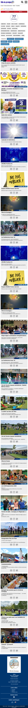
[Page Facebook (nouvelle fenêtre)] (14, 697)
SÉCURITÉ (15, 33)
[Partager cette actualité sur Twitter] (17, 69)
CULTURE (3, 26)
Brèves (20, 11)
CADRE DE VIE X (10, 38)
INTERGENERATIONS (5, 30)
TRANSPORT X (16, 41)
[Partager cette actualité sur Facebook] (14, 69)
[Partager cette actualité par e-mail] (11, 69)
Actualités (7, 11)
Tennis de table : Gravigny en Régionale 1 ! (13, 511)
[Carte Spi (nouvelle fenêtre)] (15, 702)
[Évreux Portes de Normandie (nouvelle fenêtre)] (12, 702)
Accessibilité (14, 707)
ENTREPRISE (23, 26)
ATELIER (8, 23)
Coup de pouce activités (8, 63)
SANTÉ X (10, 41)
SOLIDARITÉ (20, 33)
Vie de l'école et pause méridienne (11, 436)
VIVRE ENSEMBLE (16, 35)
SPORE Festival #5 (6, 163)
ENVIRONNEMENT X (19, 38)
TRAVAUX (3, 35)
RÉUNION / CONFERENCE (6, 33)
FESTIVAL (9, 28)
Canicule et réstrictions (8, 140)
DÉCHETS (8, 26)
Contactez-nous (14, 692)
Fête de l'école (5, 461)
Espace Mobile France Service (10, 188)
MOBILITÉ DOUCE (21, 30)
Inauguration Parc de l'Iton (9, 538)
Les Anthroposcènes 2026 (9, 486)
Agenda (13, 690)
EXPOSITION (3, 28)
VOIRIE (23, 35)
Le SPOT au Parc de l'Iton (8, 411)
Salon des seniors (6, 115)
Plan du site (5, 706)
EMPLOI (12, 26)
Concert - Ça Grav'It (7, 644)
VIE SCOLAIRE (9, 35)
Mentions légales (11, 706)
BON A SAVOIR (14, 23)
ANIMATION (3, 23)
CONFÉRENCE (21, 23)
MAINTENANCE (14, 30)
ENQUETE (18, 26)
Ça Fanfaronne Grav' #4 (8, 237)
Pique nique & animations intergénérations (13, 335)
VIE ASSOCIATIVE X (5, 44)
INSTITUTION (14, 28)
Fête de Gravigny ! (6, 212)
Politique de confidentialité (20, 706)
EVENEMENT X (4, 41)
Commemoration (6, 564)
